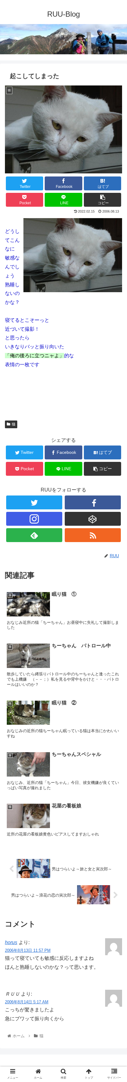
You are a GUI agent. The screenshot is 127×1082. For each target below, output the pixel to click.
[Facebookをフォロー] (93, 502)
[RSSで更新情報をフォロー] (93, 535)
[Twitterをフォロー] (34, 502)
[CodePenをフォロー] (93, 519)
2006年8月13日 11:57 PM (28, 950)
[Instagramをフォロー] (34, 519)
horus (11, 942)
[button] (114, 719)
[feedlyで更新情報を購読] (34, 535)
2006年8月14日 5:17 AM (26, 1002)
